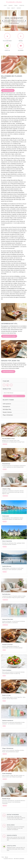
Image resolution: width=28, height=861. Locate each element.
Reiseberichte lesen (9, 336)
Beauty (13, 8)
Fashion (11, 5)
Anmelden (14, 396)
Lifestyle (21, 5)
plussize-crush (14, 2)
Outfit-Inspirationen (7, 403)
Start (5, 5)
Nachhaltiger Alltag (7, 409)
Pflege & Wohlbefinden (8, 415)
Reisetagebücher (6, 406)
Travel (16, 5)
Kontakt (19, 8)
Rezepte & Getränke (7, 412)
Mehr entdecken (8, 90)
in (11, 385)
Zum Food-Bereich (8, 371)
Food (8, 8)
